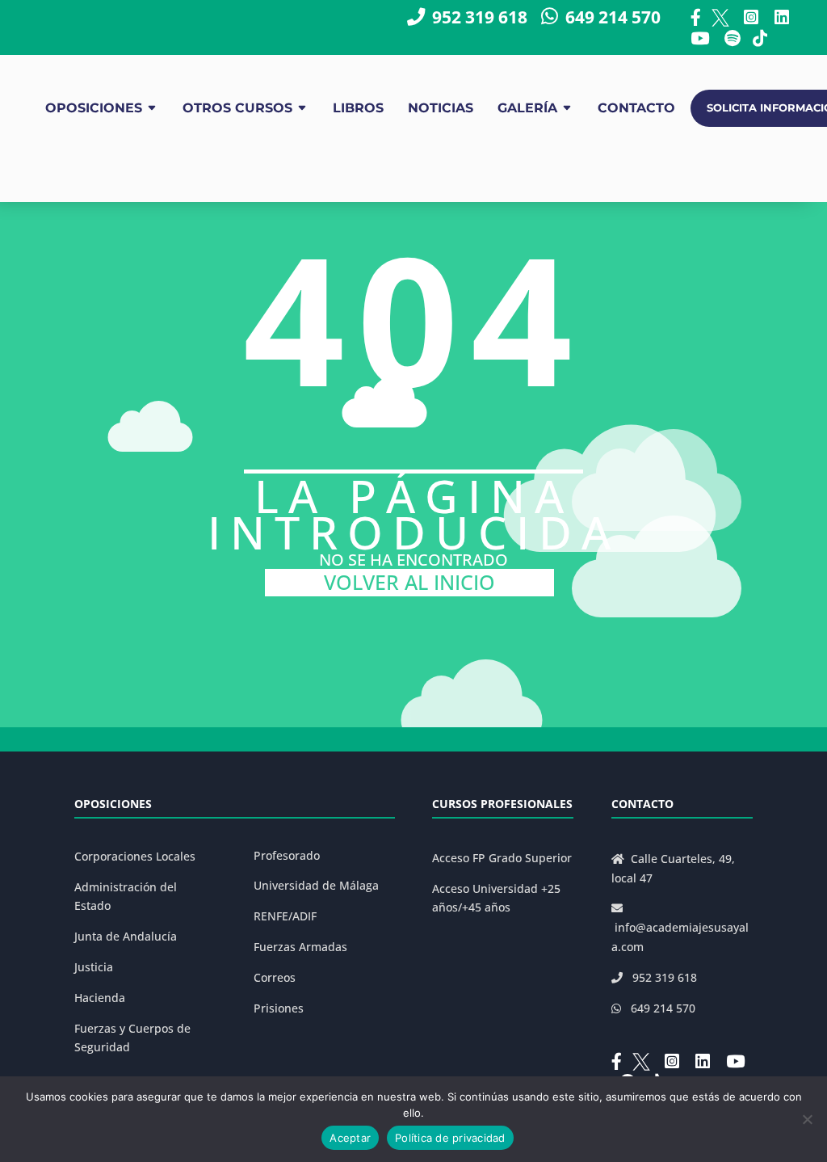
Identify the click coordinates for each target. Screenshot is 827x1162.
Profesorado (287, 855)
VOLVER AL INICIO (409, 582)
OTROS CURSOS (237, 108)
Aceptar (350, 1137)
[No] (807, 1119)
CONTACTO (636, 108)
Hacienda (99, 997)
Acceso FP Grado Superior (502, 857)
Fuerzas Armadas (300, 946)
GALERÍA (527, 108)
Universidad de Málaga (316, 885)
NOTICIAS (440, 108)
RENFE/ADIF (285, 916)
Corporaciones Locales (134, 856)
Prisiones (279, 1008)
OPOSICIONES (93, 108)
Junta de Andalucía (125, 936)
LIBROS (358, 108)
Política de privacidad (450, 1137)
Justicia (93, 967)
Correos (275, 977)
